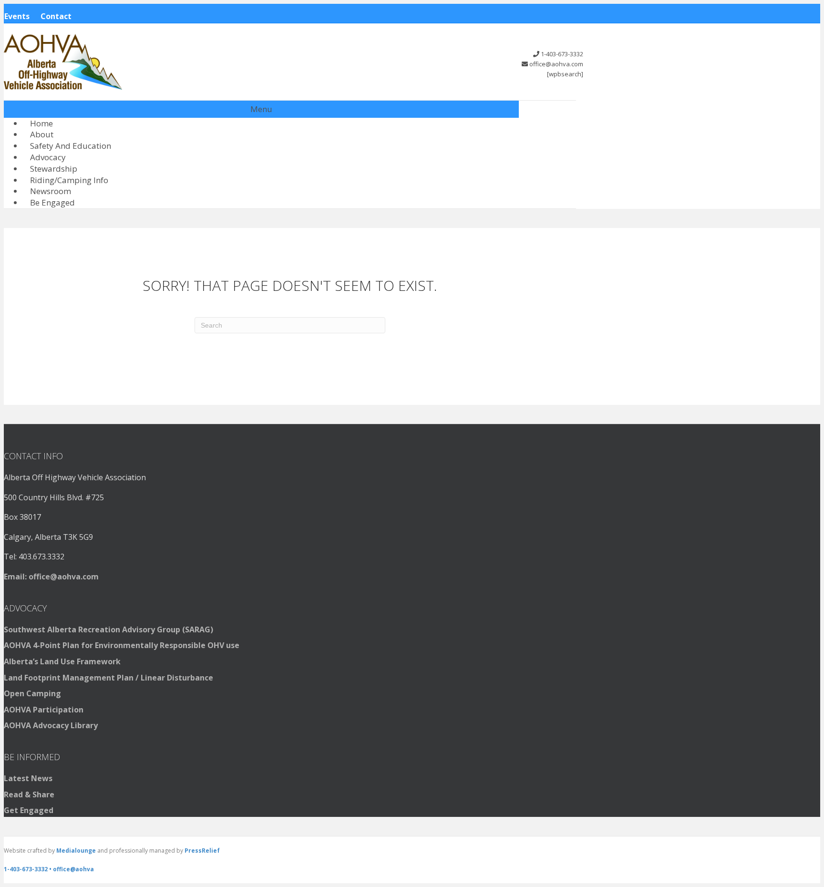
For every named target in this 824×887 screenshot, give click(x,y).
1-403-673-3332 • (28, 869)
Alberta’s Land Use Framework (62, 661)
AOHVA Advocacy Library (51, 725)
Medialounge (76, 850)
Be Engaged (52, 202)
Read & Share (29, 794)
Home (41, 123)
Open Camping (32, 693)
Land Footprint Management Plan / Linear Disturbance (108, 677)
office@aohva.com (556, 64)
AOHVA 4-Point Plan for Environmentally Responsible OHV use (121, 645)
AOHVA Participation (43, 709)
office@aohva (73, 869)
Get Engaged (28, 810)
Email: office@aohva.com (51, 576)
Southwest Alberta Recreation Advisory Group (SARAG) (108, 629)
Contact (56, 16)
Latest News (28, 778)
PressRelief (202, 850)
